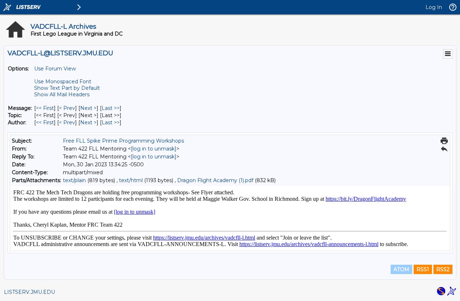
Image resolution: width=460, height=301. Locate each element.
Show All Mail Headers (61, 94)
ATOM (401, 269)
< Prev (67, 108)
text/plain (74, 180)
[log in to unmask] (153, 148)
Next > (88, 108)
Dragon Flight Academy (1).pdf (215, 180)
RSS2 (443, 269)
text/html (131, 180)
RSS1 (423, 269)
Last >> (111, 108)
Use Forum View (55, 68)
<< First (45, 108)
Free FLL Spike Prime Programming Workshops (123, 141)
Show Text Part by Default (67, 88)
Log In (434, 7)
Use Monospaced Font (62, 81)
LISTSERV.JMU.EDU (29, 292)
